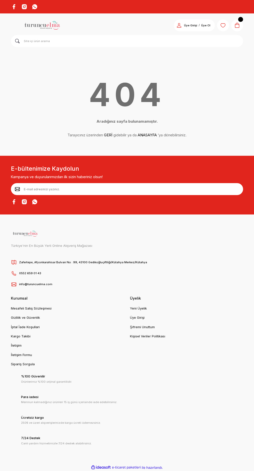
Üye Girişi (190, 25)
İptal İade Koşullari (25, 327)
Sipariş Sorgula (23, 364)
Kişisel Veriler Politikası (147, 336)
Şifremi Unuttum (142, 327)
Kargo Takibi (21, 336)
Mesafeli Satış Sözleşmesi (31, 308)
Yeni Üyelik (138, 308)
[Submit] (17, 189)
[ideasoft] (101, 467)
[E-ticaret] (126, 467)
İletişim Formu (21, 355)
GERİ (108, 135)
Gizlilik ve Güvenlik (25, 317)
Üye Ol (205, 25)
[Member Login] (179, 25)
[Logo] (42, 25)
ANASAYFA (147, 135)
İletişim (16, 345)
